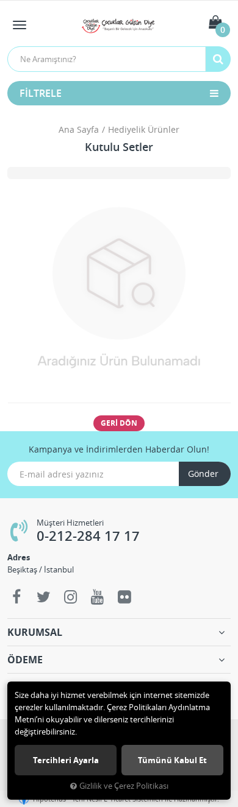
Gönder (203, 473)
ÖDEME (25, 659)
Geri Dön (119, 423)
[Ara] (218, 59)
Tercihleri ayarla (66, 760)
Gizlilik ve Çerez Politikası (123, 786)
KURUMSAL (34, 632)
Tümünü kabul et (172, 760)
